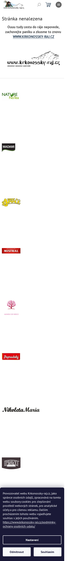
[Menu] (58, 4)
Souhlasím (47, 552)
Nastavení (32, 540)
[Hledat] (39, 4)
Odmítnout (17, 552)
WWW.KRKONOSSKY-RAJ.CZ (33, 36)
